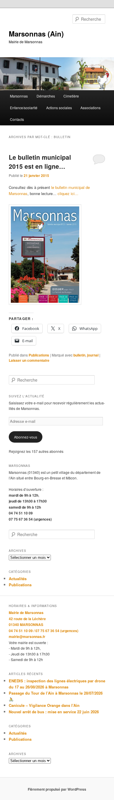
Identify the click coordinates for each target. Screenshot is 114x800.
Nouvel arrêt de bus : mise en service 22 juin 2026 (54, 711)
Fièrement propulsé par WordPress (57, 789)
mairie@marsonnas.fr (27, 636)
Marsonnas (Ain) (36, 34)
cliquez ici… (68, 193)
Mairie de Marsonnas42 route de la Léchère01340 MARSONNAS (27, 618)
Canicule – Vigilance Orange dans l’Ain (44, 705)
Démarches (46, 95)
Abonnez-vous (25, 436)
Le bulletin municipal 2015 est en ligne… (40, 162)
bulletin (79, 355)
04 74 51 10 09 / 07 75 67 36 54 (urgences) (43, 630)
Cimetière (71, 95)
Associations (90, 107)
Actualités (18, 578)
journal (93, 355)
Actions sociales (59, 107)
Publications (39, 355)
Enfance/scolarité (23, 107)
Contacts (17, 119)
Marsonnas (19, 95)
